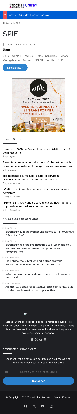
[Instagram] (45, 340)
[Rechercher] (72, 7)
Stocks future (12, 44)
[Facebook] (32, 340)
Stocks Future (62, 397)
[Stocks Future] (23, 5)
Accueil (9, 23)
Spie (6, 49)
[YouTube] (40, 340)
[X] (36, 340)
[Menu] (4, 7)
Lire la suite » (15, 67)
